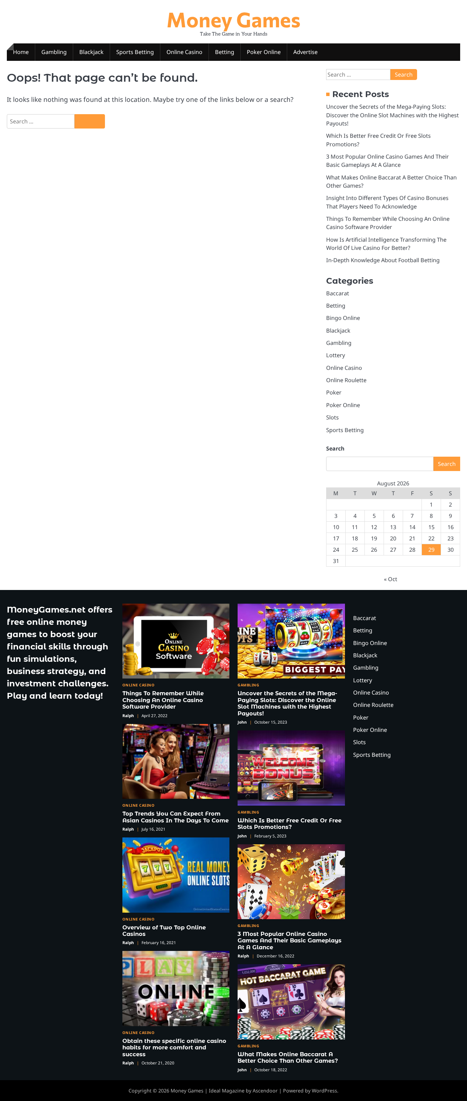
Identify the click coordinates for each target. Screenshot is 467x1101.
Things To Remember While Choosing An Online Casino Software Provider (163, 700)
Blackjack (91, 52)
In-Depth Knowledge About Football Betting (383, 260)
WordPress (324, 1090)
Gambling (54, 52)
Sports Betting (135, 52)
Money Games (233, 18)
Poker (334, 392)
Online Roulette (346, 380)
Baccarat (337, 293)
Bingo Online (343, 318)
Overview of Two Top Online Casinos (164, 930)
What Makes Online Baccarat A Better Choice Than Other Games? (288, 1057)
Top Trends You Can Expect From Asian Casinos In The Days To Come (175, 816)
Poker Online (264, 52)
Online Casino (184, 52)
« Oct (390, 579)
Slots (332, 417)
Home (21, 52)
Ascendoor (265, 1090)
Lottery (335, 355)
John (242, 722)
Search (335, 448)
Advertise (305, 52)
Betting (224, 52)
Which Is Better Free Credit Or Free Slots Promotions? (290, 823)
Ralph (128, 715)
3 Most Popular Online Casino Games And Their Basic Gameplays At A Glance (290, 940)
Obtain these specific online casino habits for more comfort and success (174, 1047)
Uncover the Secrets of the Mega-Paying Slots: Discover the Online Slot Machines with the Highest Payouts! (392, 115)
